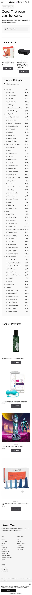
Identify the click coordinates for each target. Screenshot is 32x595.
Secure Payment (20, 547)
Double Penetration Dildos (15, 108)
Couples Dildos (12, 196)
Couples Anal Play (13, 193)
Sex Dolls (10, 278)
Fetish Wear (11, 241)
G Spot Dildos (11, 220)
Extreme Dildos (12, 217)
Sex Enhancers (12, 174)
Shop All (3, 539)
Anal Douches (12, 95)
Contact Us (19, 545)
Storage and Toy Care (14, 177)
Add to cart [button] (8, 68)
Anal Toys (8, 89)
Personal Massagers (13, 305)
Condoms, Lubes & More (12, 144)
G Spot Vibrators (12, 299)
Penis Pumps (11, 269)
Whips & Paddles (12, 141)
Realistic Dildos (12, 226)
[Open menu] (2, 2)
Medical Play (11, 129)
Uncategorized (10, 284)
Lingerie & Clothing (11, 235)
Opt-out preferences (12, 593)
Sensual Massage (13, 171)
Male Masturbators (11, 256)
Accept (8, 590)
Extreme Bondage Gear (14, 123)
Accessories (11, 147)
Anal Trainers (11, 101)
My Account (4, 567)
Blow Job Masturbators (14, 263)
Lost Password (5, 571)
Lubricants (11, 162)
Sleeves (10, 281)
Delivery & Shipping (21, 543)
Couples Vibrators (13, 199)
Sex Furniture (11, 135)
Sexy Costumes (12, 250)
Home (5, 6)
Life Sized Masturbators (14, 266)
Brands (3, 559)
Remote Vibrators (12, 311)
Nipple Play (11, 205)
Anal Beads (11, 92)
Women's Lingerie (13, 253)
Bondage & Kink (10, 114)
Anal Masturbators (13, 260)
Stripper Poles (12, 180)
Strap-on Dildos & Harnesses (16, 229)
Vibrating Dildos (12, 232)
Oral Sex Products (13, 165)
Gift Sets (10, 202)
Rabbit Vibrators (12, 308)
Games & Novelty (12, 159)
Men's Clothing (12, 244)
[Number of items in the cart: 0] (25, 2)
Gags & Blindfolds (13, 126)
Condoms (10, 156)
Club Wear (11, 238)
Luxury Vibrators (12, 302)
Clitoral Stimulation (13, 296)
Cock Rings (11, 190)
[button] (30, 584)
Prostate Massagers (13, 111)
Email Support (20, 549)
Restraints (10, 132)
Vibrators (8, 287)
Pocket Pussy (11, 272)
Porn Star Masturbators (14, 275)
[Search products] (29, 2)
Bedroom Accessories (14, 187)
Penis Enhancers (12, 208)
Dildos (7, 211)
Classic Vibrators (12, 293)
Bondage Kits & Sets (13, 117)
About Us (19, 541)
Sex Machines (12, 138)
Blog (18, 539)
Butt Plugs (10, 105)
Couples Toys (9, 184)
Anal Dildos (11, 214)
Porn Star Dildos (12, 223)
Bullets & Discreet (13, 290)
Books (9, 150)
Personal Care (12, 168)
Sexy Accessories (13, 247)
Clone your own (12, 153)
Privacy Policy (19, 593)
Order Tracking (5, 569)
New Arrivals (4, 541)
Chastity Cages (12, 120)
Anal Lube (10, 98)
